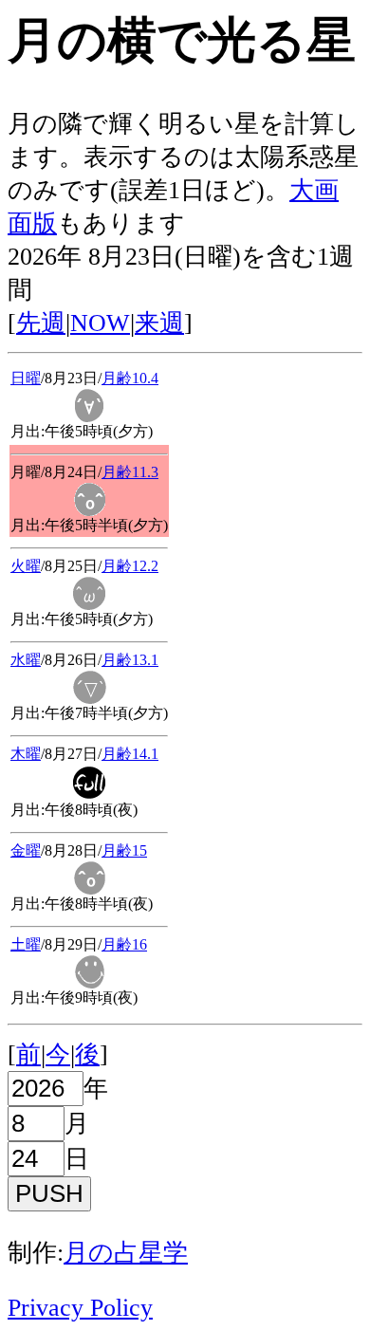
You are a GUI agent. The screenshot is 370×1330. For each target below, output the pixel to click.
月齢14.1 (130, 754)
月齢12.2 (130, 566)
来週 (159, 323)
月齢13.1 (130, 660)
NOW (100, 323)
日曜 (25, 378)
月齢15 (124, 850)
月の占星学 (126, 1252)
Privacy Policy (80, 1307)
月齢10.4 (130, 378)
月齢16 (124, 944)
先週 (40, 323)
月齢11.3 (130, 472)
